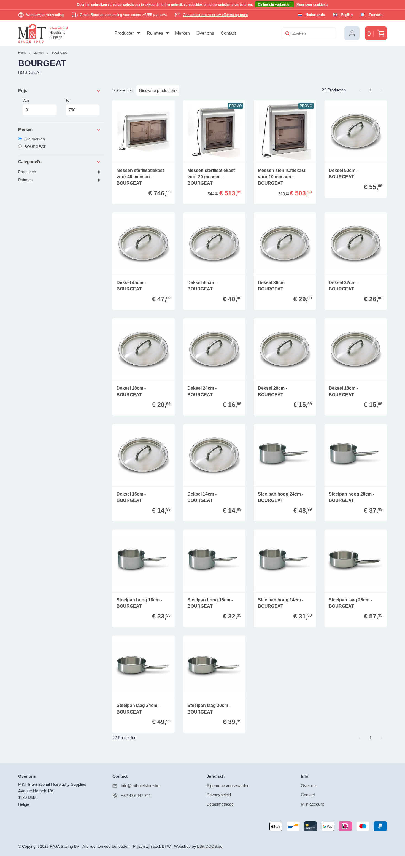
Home (22, 52)
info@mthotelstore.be (140, 785)
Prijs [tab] (22, 90)
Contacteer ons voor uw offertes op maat (215, 15)
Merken (38, 52)
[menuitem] (127, 33)
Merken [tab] (25, 129)
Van (25, 100)
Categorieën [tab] (30, 161)
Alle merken (34, 139)
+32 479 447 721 (136, 795)
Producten (27, 172)
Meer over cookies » (312, 5)
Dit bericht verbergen (274, 5)
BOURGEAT (60, 52)
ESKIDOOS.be (209, 846)
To (67, 100)
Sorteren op (122, 90)
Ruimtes (25, 180)
